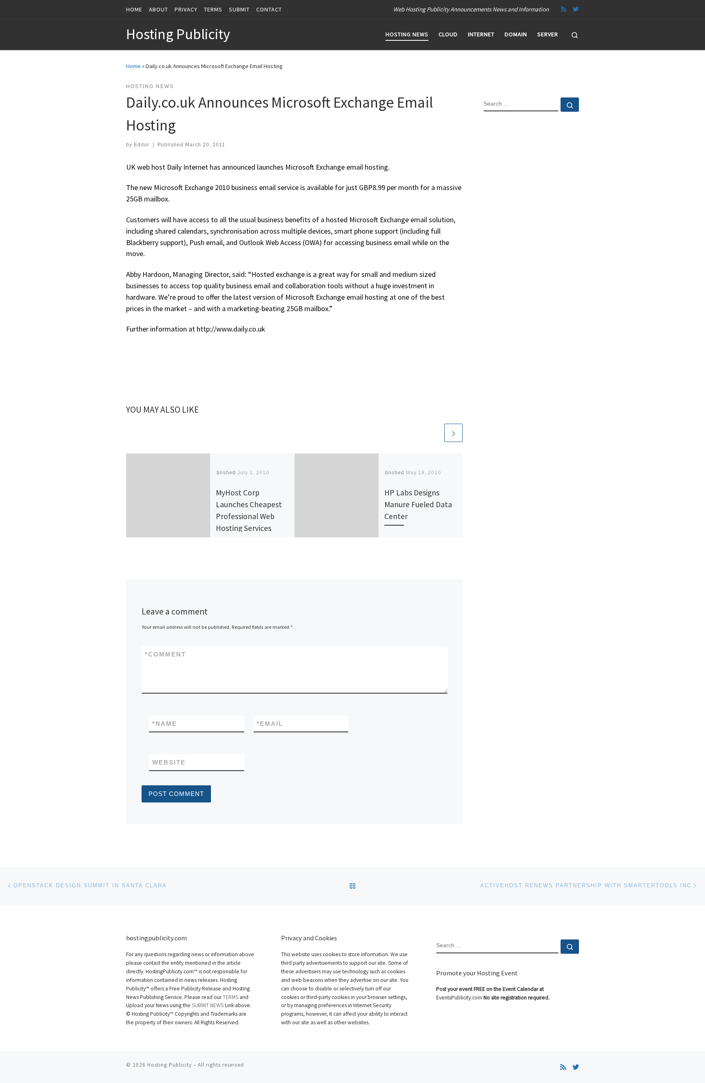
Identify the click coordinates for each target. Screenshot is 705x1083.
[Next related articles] (453, 433)
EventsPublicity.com (459, 997)
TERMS (230, 997)
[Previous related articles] (434, 433)
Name (164, 723)
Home (133, 66)
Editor (141, 145)
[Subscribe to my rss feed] (563, 9)
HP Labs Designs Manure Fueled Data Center (418, 504)
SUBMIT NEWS (208, 1005)
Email (270, 723)
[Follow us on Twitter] (576, 9)
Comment (165, 654)
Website (169, 762)
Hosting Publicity (169, 1064)
